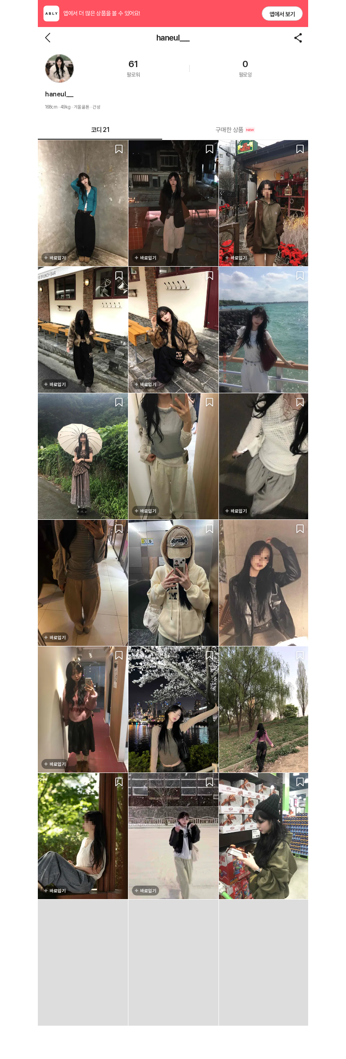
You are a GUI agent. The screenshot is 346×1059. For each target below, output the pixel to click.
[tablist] (173, 130)
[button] (59, 68)
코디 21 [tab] (100, 129)
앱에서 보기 (282, 14)
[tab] (235, 130)
